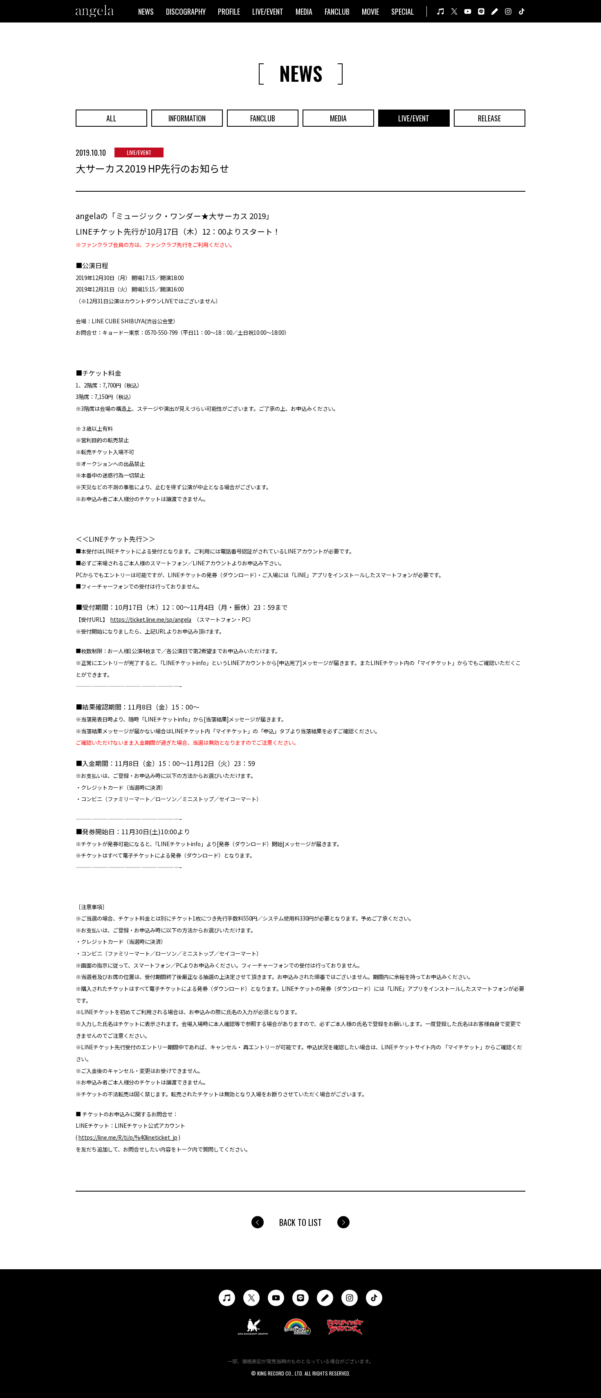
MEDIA (304, 11)
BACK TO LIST (300, 1222)
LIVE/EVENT (267, 11)
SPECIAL (402, 11)
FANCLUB (337, 11)
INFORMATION (187, 118)
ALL (111, 118)
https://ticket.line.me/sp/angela (150, 619)
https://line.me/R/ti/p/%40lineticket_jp (127, 1137)
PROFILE (229, 11)
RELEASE (489, 118)
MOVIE (370, 11)
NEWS (146, 11)
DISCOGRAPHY (186, 11)
